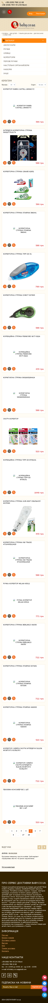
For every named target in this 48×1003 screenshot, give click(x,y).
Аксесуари (9, 45)
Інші (5, 73)
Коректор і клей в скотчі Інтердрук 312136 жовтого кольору (22, 749)
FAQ (3, 946)
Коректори (9, 57)
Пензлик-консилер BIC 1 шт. (16, 790)
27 (23, 835)
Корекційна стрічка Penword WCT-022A (21, 336)
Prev (40, 847)
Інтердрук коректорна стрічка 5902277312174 (17, 131)
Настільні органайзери (16, 65)
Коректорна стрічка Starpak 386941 (20, 213)
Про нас (5, 935)
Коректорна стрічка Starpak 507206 (20, 666)
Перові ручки (10, 61)
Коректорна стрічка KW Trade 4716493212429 (17, 543)
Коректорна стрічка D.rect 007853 (19, 295)
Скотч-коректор (10, 419)
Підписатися (38, 987)
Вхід (30, 13)
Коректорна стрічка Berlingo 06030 (20, 625)
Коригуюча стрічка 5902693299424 (19, 378)
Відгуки (5, 943)
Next (44, 847)
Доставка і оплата (8, 940)
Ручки (6, 49)
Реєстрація (40, 13)
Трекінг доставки (8, 948)
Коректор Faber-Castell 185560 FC (18, 89)
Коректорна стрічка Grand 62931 (18, 172)
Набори (7, 69)
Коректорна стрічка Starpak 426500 (20, 707)
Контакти (5, 951)
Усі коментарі (8, 867)
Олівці (6, 53)
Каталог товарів (8, 938)
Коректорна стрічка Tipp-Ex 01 (17, 254)
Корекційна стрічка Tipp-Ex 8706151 (19, 460)
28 (29, 835)
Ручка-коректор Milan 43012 (16, 584)
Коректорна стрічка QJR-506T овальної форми (21, 502)
